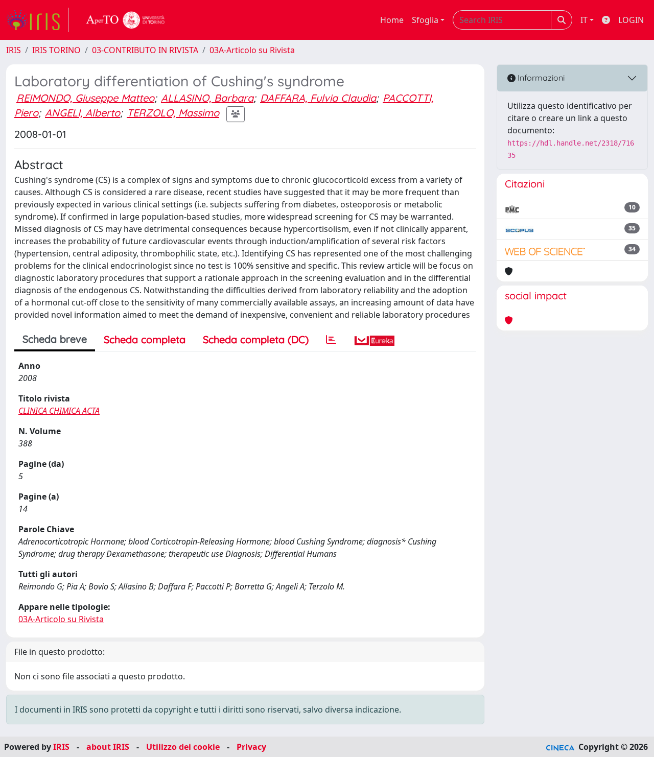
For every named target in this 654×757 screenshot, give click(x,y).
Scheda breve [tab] (54, 339)
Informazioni (540, 78)
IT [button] (584, 20)
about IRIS (107, 746)
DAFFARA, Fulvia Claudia (318, 97)
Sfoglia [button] (425, 20)
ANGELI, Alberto (82, 112)
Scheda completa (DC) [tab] (256, 339)
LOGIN (631, 20)
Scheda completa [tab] (144, 339)
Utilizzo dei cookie (183, 746)
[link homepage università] (126, 20)
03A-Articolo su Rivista (252, 50)
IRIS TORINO (56, 50)
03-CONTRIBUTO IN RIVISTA (145, 50)
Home (392, 20)
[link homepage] (37, 20)
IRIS (13, 50)
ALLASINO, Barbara (207, 97)
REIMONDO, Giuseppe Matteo (85, 97)
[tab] (331, 339)
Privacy (251, 746)
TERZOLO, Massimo (173, 112)
